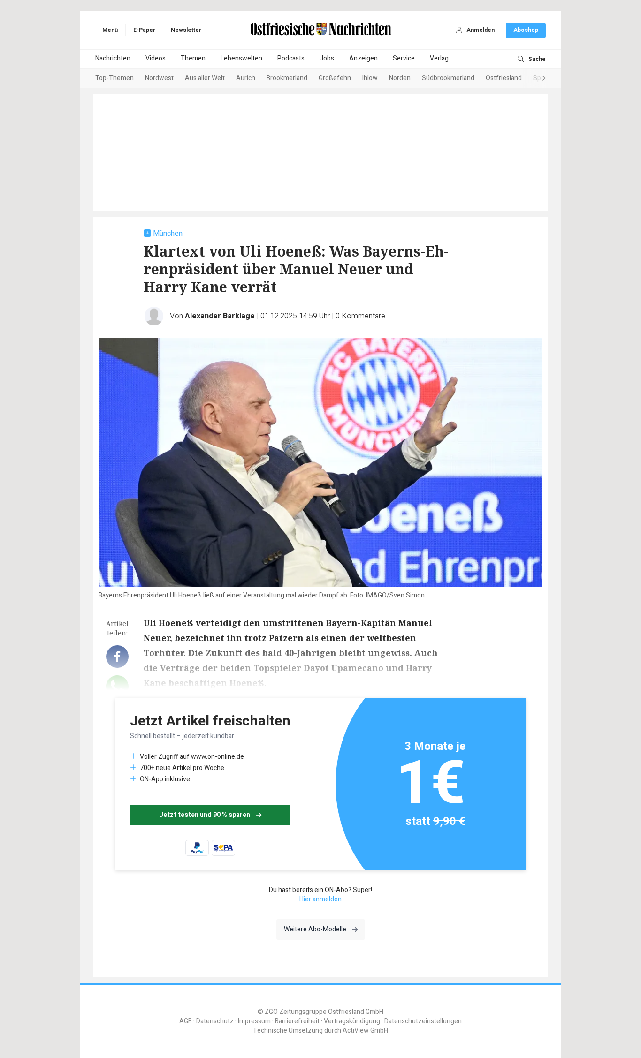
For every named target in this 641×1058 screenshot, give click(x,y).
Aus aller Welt (205, 78)
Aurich (245, 78)
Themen (193, 58)
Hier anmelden (320, 899)
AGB (185, 1021)
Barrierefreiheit (297, 1021)
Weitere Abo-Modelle (315, 929)
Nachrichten (112, 58)
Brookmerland (287, 78)
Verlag (439, 58)
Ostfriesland (504, 78)
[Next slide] (534, 78)
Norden (400, 78)
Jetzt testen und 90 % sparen (204, 815)
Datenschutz (215, 1021)
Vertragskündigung (352, 1021)
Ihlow (370, 78)
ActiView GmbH (365, 1030)
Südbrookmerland (448, 78)
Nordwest (159, 78)
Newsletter (186, 30)
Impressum (254, 1021)
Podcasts (291, 58)
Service (404, 58)
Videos (155, 58)
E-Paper (144, 30)
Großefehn (335, 78)
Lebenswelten (241, 58)
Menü (109, 30)
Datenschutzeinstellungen (423, 1021)
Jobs (327, 58)
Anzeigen (363, 58)
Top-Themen (114, 78)
